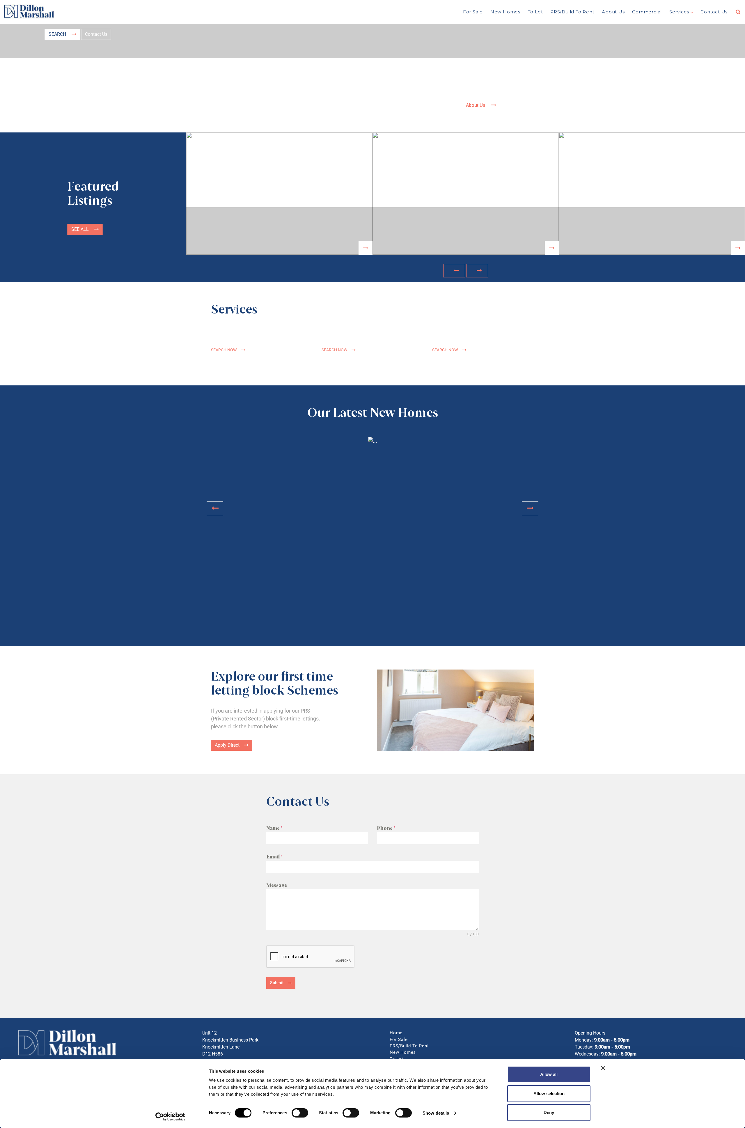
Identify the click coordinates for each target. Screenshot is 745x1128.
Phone (386, 828)
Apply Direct (227, 745)
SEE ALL (80, 229)
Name (274, 828)
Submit (276, 982)
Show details (436, 1113)
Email (274, 857)
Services (679, 12)
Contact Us (714, 12)
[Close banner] (603, 1068)
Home (396, 1032)
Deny (549, 1112)
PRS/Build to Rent (572, 12)
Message (276, 885)
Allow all (549, 1074)
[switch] (300, 1113)
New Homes (505, 12)
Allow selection (549, 1093)
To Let (535, 12)
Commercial (647, 12)
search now (224, 350)
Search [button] (58, 34)
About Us (613, 12)
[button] (454, 270)
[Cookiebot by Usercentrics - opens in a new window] (170, 1116)
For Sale (473, 12)
